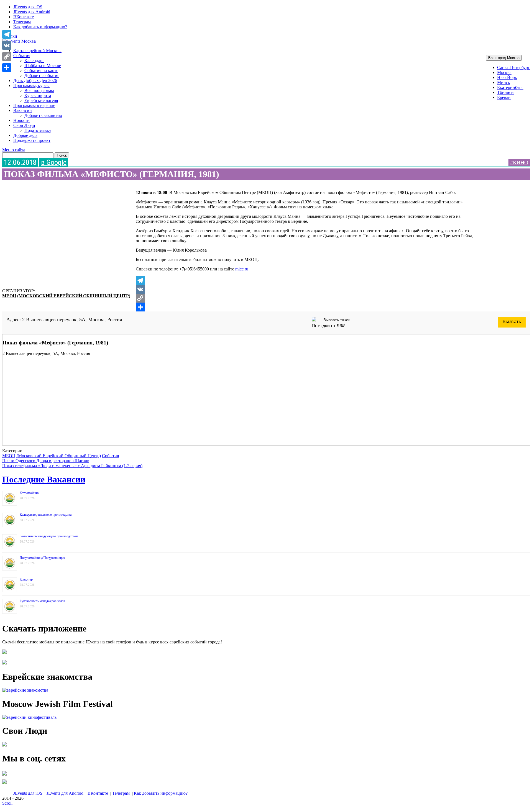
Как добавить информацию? (40, 26)
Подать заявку (37, 130)
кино (520, 162)
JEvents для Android (31, 11)
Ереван (504, 97)
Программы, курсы (31, 85)
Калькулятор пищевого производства (45, 514)
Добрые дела (25, 135)
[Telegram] (305, 280)
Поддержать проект (31, 140)
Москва (504, 72)
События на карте (41, 70)
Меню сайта (13, 149)
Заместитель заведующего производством (49, 536)
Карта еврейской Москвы (37, 50)
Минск (503, 82)
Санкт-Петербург (513, 67)
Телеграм (22, 21)
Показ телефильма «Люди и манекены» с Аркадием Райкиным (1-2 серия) (72, 465)
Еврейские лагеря (41, 100)
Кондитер (26, 579)
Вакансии (22, 110)
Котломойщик (29, 493)
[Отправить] (305, 307)
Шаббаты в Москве (42, 65)
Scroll (7, 803)
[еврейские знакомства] (25, 690)
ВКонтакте (23, 16)
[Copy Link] (305, 298)
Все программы (39, 90)
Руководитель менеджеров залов (42, 601)
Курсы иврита (37, 95)
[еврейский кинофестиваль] (29, 717)
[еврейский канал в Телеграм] (4, 775)
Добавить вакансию (43, 115)
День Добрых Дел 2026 (35, 80)
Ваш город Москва (504, 58)
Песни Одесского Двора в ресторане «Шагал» (45, 460)
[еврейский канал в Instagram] (4, 783)
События (21, 55)
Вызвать (512, 321)
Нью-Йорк (507, 77)
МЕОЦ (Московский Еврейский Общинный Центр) (66, 295)
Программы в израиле (34, 105)
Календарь (34, 60)
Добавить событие (41, 75)
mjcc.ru (241, 269)
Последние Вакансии (43, 479)
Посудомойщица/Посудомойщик (42, 558)
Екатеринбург (510, 87)
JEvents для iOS (27, 6)
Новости (21, 120)
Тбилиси (505, 92)
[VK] (305, 289)
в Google (53, 162)
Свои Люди (24, 125)
